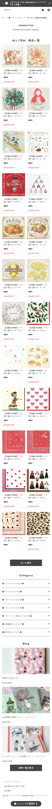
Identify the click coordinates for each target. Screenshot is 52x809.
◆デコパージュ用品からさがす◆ (17, 616)
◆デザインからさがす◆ (13, 600)
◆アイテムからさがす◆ (13, 583)
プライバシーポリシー (12, 782)
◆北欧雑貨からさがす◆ (13, 624)
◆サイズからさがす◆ (12, 592)
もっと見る (26, 562)
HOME (3, 18)
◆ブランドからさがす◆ (15, 18)
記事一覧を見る (26, 768)
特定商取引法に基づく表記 (14, 786)
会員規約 (7, 791)
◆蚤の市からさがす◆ (12, 632)
